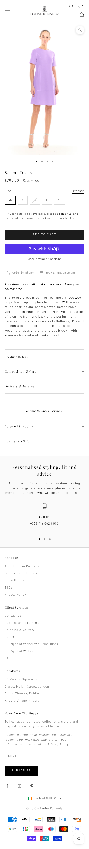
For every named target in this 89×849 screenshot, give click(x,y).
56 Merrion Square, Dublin (25, 679)
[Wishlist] (80, 6)
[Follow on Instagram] (19, 786)
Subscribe (21, 770)
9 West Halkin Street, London (27, 686)
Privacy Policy (15, 594)
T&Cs (9, 587)
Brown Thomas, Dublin (22, 693)
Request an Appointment (24, 623)
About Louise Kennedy (22, 566)
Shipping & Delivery (20, 630)
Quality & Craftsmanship (23, 573)
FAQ (8, 658)
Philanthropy (14, 580)
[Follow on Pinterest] (31, 786)
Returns (11, 637)
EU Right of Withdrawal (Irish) (28, 651)
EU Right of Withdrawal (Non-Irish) (31, 644)
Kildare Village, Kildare (22, 700)
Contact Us (13, 615)
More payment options (44, 259)
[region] (44, 517)
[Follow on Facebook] (7, 786)
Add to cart (44, 234)
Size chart (78, 191)
